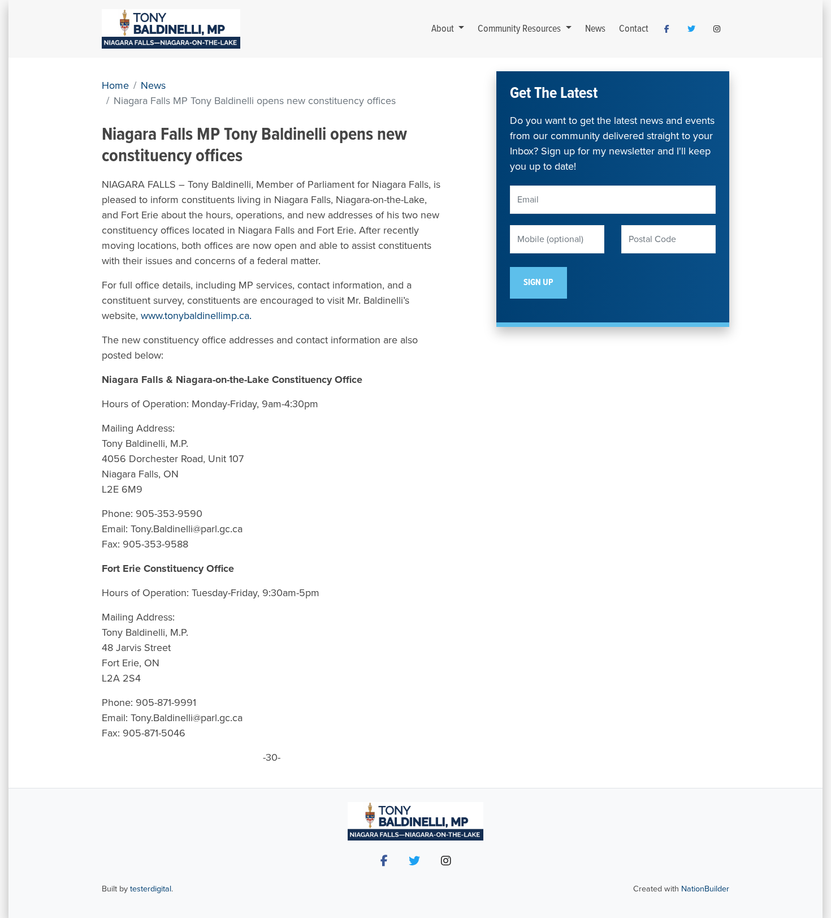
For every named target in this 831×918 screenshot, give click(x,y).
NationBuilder (705, 889)
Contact (633, 29)
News (595, 29)
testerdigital (150, 889)
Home (115, 85)
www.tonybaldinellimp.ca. (196, 315)
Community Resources (520, 29)
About (443, 29)
